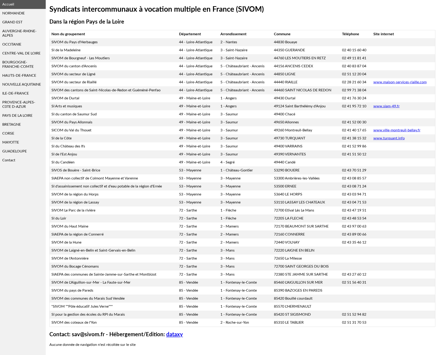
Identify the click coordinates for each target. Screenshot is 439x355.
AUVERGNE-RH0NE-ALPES (19, 33)
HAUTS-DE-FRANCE (19, 75)
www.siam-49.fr (386, 106)
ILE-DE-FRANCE (15, 93)
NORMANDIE (13, 13)
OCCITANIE (11, 44)
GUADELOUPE (14, 151)
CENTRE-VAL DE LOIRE (21, 53)
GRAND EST (12, 22)
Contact (8, 160)
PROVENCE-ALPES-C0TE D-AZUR (18, 104)
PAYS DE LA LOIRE (17, 115)
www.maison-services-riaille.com (400, 82)
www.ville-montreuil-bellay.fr (396, 130)
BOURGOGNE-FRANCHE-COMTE (18, 64)
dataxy (174, 334)
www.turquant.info (389, 138)
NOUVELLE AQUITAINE (21, 84)
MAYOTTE (10, 142)
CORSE (8, 133)
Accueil (8, 4)
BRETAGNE (11, 124)
